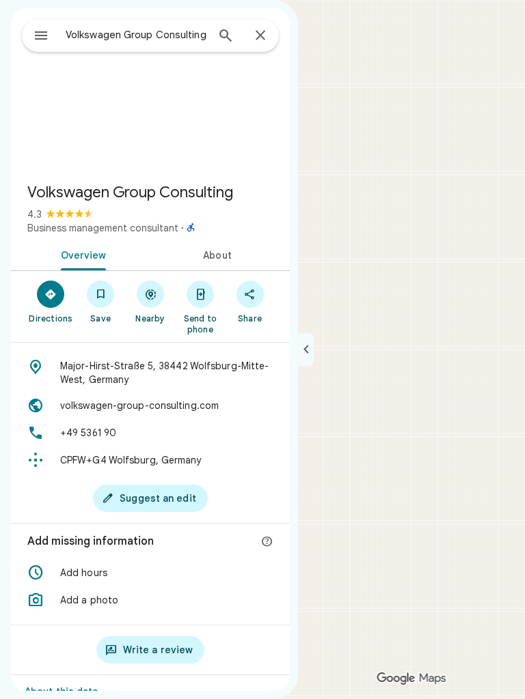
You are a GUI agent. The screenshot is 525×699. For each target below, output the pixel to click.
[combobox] (136, 35)
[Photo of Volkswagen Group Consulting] (150, 90)
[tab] (81, 254)
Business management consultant (102, 228)
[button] (150, 572)
